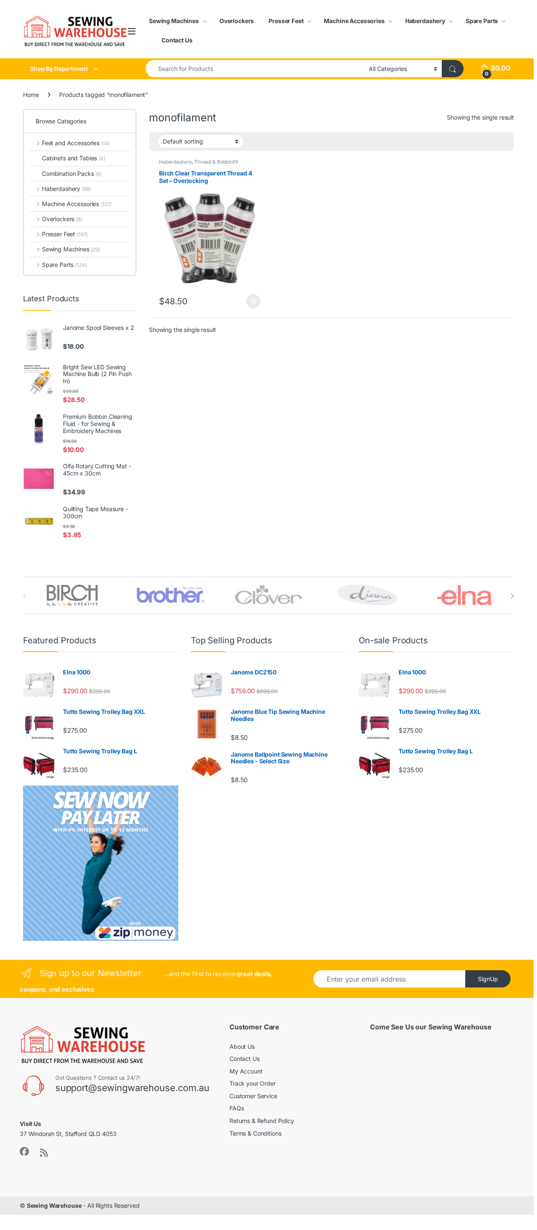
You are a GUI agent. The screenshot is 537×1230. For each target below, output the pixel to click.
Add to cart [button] (253, 301)
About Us (242, 1046)
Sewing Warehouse (54, 1205)
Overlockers (236, 20)
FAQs (236, 1108)
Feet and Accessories (75, 142)
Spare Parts (482, 20)
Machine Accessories (354, 20)
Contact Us (177, 40)
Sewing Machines (174, 20)
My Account (246, 1071)
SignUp (488, 978)
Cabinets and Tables (73, 158)
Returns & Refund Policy (261, 1120)
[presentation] (512, 596)
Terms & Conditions (255, 1133)
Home (31, 94)
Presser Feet (285, 20)
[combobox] (255, 68)
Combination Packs (72, 173)
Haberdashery (425, 20)
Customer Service (253, 1095)
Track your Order (252, 1083)
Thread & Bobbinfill (216, 162)
